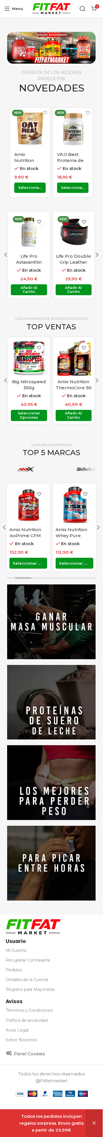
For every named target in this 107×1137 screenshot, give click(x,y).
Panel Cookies (29, 1053)
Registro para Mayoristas (30, 989)
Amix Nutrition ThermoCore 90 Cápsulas (74, 387)
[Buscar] (82, 8)
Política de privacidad (27, 1020)
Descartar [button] (94, 1123)
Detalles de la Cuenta (27, 979)
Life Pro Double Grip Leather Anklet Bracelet (73, 262)
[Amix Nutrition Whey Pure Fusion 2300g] (74, 505)
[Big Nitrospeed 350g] (29, 358)
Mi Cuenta (16, 950)
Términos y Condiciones (29, 1010)
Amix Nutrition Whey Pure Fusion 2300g (71, 535)
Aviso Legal (17, 1030)
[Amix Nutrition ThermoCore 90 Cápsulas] (74, 358)
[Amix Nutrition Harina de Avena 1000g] (30, 128)
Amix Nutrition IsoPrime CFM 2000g (25, 535)
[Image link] (33, 926)
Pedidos (14, 969)
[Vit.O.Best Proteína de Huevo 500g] (73, 128)
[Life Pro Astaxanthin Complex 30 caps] (29, 232)
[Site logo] (51, 8)
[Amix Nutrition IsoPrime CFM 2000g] (28, 505)
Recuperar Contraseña (28, 960)
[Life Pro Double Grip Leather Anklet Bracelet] (74, 232)
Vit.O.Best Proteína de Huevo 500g (70, 160)
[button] (5, 255)
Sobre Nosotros (21, 1039)
